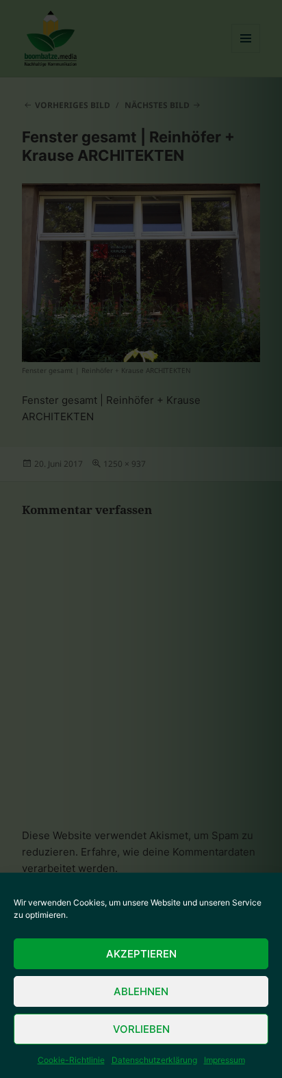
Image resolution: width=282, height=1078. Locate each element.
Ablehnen (141, 991)
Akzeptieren (141, 953)
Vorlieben (141, 1029)
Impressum (224, 1060)
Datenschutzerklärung (154, 1060)
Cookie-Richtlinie (71, 1060)
